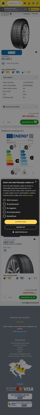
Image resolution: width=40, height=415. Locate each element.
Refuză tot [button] (21, 227)
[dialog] (20, 207)
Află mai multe (28, 195)
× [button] (35, 181)
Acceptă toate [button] (20, 222)
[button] (20, 232)
